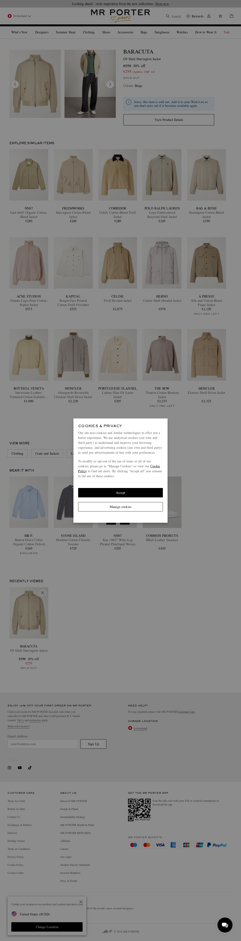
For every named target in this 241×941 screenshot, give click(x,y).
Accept (120, 492)
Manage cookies (120, 506)
